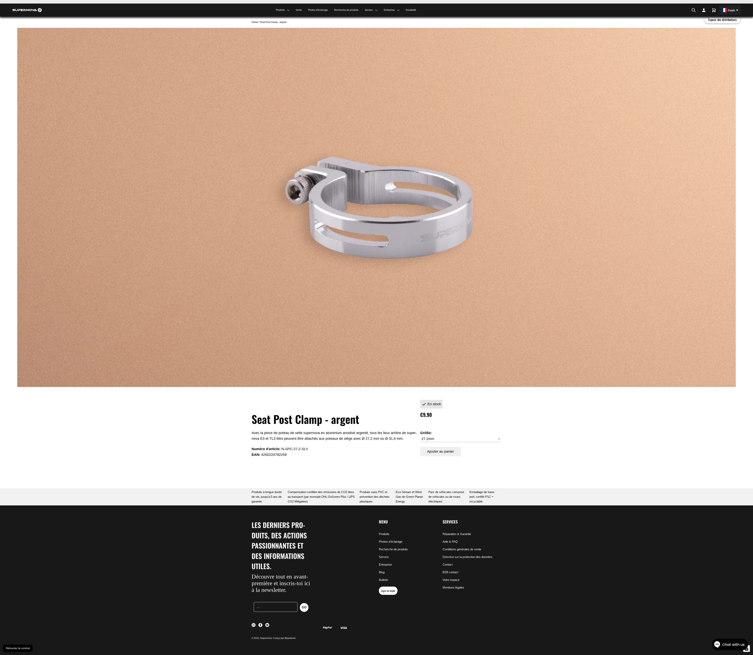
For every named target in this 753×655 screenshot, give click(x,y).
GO (304, 607)
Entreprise (385, 564)
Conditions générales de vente (462, 549)
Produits (384, 534)
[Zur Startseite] (27, 10)
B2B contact (450, 572)
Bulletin (383, 579)
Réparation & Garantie (457, 534)
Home (255, 22)
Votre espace (451, 579)
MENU (383, 522)
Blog (382, 572)
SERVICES (450, 522)
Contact (448, 564)
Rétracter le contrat (18, 648)
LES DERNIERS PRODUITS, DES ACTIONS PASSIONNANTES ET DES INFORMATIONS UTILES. (279, 545)
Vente (299, 10)
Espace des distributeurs (722, 19)
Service (384, 557)
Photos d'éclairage (318, 10)
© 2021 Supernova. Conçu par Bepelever (274, 638)
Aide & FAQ (450, 541)
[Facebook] (684, 10)
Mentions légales (453, 587)
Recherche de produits (346, 10)
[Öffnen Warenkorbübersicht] (714, 10)
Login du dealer (388, 591)
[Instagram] (682, 10)
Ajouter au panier (440, 451)
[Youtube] (686, 10)
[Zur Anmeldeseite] (704, 10)
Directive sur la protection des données (467, 557)
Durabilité (411, 10)
